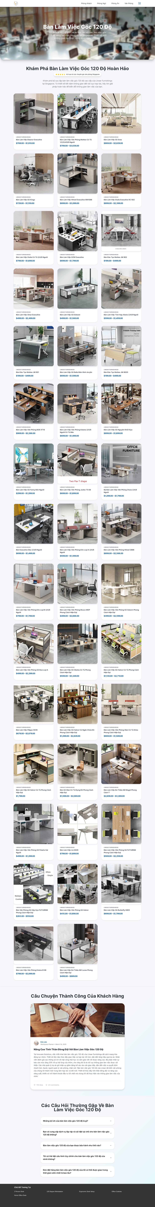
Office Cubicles (117, 1191)
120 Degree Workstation (55, 1191)
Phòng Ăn (115, 3)
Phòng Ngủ (101, 3)
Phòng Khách (86, 3)
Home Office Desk (20, 1195)
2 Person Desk (19, 1191)
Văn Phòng (129, 3)
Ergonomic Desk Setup (86, 1191)
